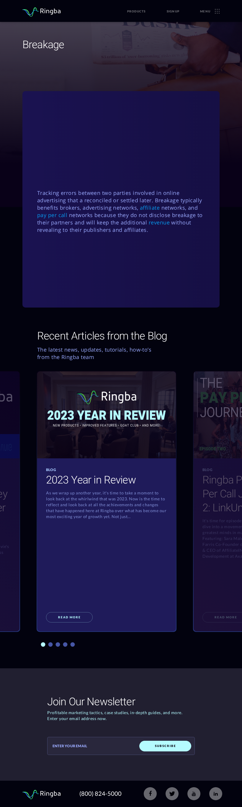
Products (136, 11)
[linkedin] (215, 793)
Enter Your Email (70, 746)
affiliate (150, 207)
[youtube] (193, 793)
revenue (159, 222)
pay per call (52, 215)
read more (69, 617)
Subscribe (165, 746)
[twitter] (172, 793)
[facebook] (150, 793)
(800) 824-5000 (100, 793)
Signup (173, 11)
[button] (43, 644)
